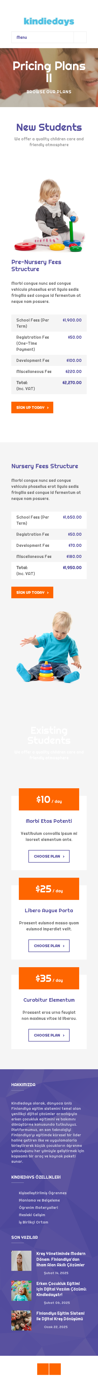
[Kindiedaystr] (49, 13)
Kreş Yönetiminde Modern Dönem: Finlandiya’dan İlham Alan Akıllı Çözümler (60, 1259)
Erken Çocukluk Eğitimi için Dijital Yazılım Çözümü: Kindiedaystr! (61, 1289)
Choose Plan (47, 856)
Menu (22, 37)
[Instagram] (55, 1369)
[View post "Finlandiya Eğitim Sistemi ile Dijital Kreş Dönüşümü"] (21, 1320)
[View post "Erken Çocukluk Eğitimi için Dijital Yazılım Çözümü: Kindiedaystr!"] (21, 1291)
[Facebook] (43, 1369)
